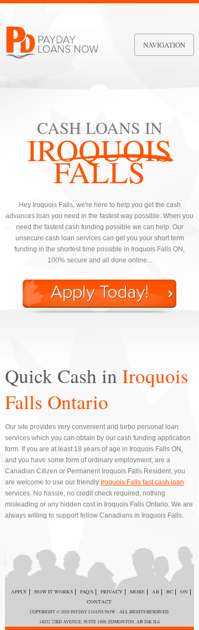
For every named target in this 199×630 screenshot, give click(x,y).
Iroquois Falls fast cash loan (142, 482)
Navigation (164, 45)
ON (184, 591)
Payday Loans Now (93, 611)
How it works (53, 591)
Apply (19, 591)
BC (169, 591)
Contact (99, 601)
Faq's (86, 591)
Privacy (112, 591)
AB (155, 591)
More (137, 591)
